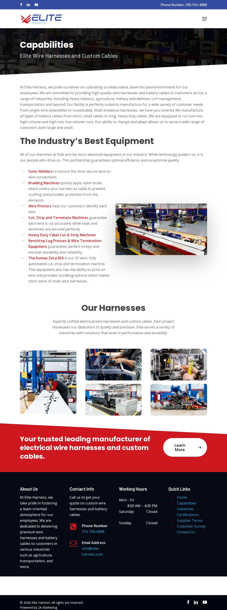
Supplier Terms (190, 520)
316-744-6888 (93, 531)
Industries (185, 508)
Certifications (188, 514)
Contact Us (186, 532)
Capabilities (186, 503)
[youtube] (36, 4)
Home (182, 497)
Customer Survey (191, 526)
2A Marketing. (48, 607)
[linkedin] (28, 4)
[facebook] (21, 4)
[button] (204, 19)
